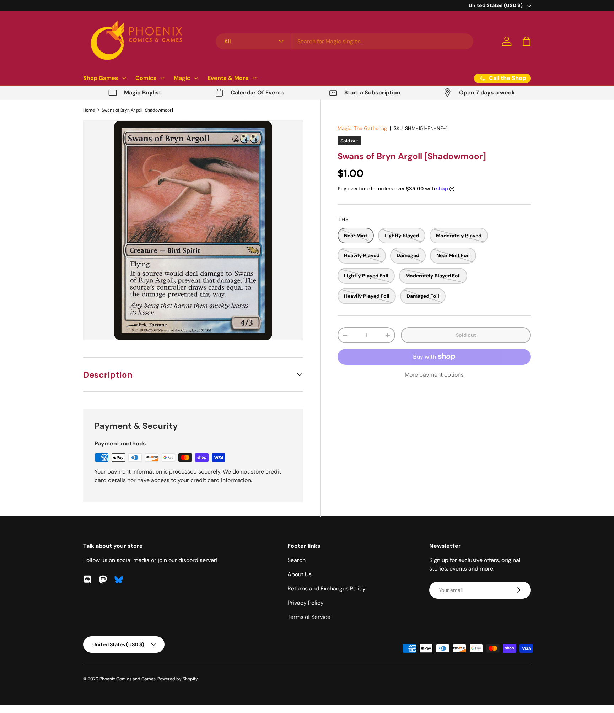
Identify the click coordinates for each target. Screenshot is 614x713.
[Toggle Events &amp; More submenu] (254, 78)
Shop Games (100, 78)
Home (89, 110)
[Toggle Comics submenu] (162, 78)
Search (296, 560)
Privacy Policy (305, 602)
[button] (526, 41)
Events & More (228, 78)
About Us (299, 574)
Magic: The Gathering (362, 128)
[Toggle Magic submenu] (196, 78)
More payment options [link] (434, 374)
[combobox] (344, 41)
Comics (146, 78)
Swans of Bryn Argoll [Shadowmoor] (137, 110)
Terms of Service (308, 617)
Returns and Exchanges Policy (326, 588)
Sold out (466, 335)
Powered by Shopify (177, 679)
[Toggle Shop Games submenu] (124, 78)
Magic (182, 78)
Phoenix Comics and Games (127, 679)
